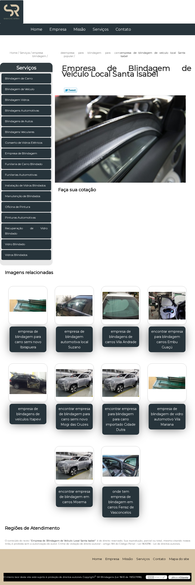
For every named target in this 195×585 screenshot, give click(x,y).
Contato (123, 29)
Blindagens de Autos (19, 121)
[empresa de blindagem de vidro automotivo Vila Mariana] (167, 381)
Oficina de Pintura (17, 207)
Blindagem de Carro (19, 78)
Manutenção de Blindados (22, 196)
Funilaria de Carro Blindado (23, 164)
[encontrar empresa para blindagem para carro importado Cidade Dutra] (120, 381)
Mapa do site (179, 559)
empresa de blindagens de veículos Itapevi (28, 414)
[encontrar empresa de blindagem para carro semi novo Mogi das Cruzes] (74, 381)
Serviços (100, 29)
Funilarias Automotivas (21, 174)
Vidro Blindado (15, 244)
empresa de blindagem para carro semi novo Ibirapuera (28, 339)
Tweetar (70, 90)
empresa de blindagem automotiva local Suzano (74, 339)
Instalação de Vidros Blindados (25, 185)
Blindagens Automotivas (22, 110)
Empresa (57, 29)
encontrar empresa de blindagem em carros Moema (74, 496)
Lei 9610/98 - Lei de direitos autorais (159, 543)
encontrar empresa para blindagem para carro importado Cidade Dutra (120, 419)
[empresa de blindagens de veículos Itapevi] (28, 381)
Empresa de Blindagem (21, 153)
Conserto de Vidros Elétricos (23, 142)
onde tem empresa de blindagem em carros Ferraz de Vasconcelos (120, 502)
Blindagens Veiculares (19, 132)
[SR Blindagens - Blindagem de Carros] (11, 9)
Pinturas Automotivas (20, 217)
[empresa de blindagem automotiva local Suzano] (74, 303)
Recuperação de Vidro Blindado (26, 230)
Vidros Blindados (16, 255)
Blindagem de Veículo (19, 89)
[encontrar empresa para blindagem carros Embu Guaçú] (167, 303)
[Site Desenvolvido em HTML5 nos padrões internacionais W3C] (156, 577)
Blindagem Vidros (17, 100)
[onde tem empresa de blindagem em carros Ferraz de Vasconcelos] (120, 463)
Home (36, 29)
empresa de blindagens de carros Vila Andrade (120, 336)
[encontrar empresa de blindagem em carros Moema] (74, 463)
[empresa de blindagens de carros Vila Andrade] (120, 303)
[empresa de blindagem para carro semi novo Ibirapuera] (28, 303)
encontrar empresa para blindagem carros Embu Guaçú (167, 339)
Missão (79, 29)
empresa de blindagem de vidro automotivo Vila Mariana (167, 417)
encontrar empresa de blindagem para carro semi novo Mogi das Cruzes (74, 417)
